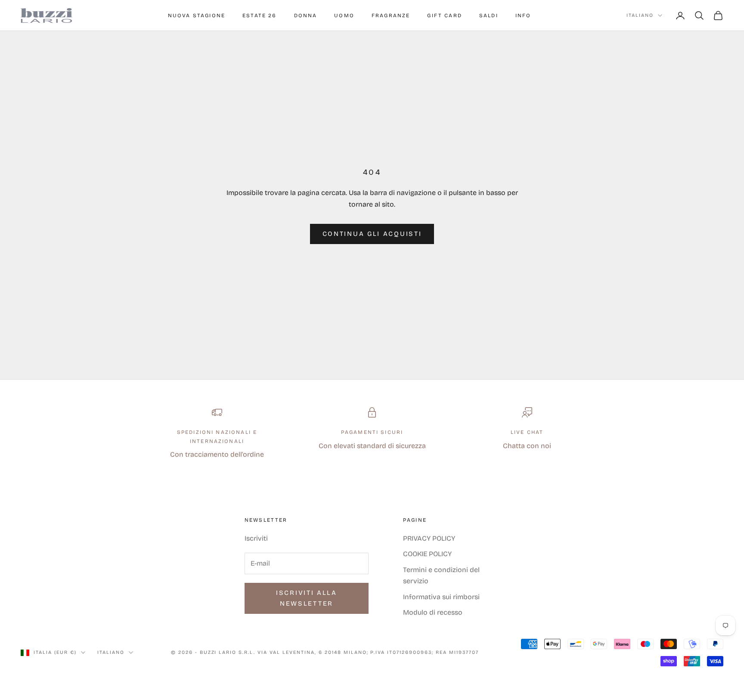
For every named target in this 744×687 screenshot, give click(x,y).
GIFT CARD (444, 15)
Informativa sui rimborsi (441, 597)
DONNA (305, 15)
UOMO (344, 15)
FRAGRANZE (391, 15)
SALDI (488, 15)
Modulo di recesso (432, 612)
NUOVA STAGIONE (196, 15)
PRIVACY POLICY (429, 538)
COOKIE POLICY (427, 554)
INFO (523, 15)
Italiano (640, 15)
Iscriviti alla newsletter (306, 598)
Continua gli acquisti (372, 234)
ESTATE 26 (259, 15)
